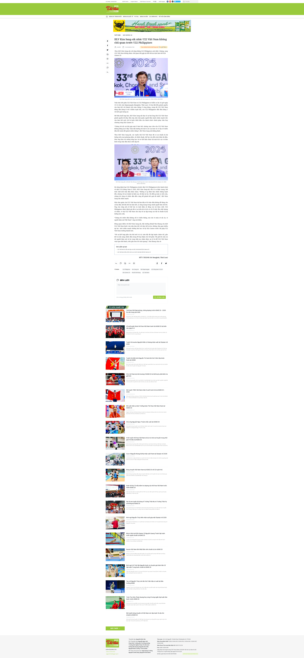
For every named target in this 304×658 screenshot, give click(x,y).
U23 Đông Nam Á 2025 (157, 269)
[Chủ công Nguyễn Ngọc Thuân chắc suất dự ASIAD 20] (115, 427)
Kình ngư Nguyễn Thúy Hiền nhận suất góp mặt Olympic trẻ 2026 (146, 517)
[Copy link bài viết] (107, 63)
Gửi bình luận (161, 297)
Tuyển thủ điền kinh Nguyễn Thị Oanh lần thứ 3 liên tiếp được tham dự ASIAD (145, 359)
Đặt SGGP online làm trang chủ (190, 653)
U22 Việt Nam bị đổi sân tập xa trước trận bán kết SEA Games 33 (133, 249)
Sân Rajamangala (145, 269)
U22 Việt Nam (145, 272)
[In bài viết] (107, 59)
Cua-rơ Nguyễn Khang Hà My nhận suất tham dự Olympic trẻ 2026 (146, 454)
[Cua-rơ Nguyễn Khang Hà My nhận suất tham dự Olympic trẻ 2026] (115, 459)
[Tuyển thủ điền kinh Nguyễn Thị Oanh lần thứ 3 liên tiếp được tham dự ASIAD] (115, 363)
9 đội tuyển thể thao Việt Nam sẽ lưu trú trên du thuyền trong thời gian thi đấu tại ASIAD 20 (146, 439)
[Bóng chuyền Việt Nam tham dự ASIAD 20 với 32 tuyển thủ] (115, 475)
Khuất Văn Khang (136, 272)
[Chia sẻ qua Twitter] (107, 50)
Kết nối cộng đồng (164, 16)
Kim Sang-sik (135, 269)
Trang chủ (107, 16)
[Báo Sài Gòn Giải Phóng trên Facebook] (168, 1)
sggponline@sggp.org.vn (112, 654)
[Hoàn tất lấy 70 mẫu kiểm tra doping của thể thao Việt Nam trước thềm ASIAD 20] (115, 491)
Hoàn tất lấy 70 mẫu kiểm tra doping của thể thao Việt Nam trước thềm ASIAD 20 (146, 486)
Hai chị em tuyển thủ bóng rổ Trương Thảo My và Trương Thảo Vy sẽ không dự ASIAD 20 (146, 502)
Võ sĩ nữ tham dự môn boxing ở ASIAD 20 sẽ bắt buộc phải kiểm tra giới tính (147, 375)
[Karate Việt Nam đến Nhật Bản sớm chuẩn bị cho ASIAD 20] (115, 554)
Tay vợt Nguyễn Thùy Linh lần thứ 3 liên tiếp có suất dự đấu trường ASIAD (144, 582)
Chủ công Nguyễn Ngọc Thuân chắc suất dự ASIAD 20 (143, 422)
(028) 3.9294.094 (110, 651)
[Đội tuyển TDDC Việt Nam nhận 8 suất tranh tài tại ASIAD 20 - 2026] (115, 395)
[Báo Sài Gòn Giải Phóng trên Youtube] (170, 1)
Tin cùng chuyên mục (116, 307)
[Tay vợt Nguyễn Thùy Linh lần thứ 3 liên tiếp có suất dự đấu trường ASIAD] (115, 586)
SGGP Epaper (162, 1)
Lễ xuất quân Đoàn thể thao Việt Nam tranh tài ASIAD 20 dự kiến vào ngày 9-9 (146, 327)
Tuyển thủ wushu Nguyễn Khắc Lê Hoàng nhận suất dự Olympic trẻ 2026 (147, 343)
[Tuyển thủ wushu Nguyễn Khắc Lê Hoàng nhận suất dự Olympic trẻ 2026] (115, 347)
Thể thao (117, 35)
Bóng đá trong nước (115, 16)
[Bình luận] (107, 68)
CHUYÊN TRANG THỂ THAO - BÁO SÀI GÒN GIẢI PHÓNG (112, 9)
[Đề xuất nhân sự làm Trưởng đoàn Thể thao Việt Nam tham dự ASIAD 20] (115, 411)
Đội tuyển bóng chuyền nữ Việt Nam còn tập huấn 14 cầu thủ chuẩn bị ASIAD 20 (145, 614)
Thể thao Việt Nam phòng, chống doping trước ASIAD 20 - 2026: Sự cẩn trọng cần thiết (146, 311)
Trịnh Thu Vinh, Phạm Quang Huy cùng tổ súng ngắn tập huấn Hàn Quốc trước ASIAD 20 (146, 598)
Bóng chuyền (144, 16)
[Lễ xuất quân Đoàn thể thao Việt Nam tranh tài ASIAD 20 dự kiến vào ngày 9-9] (115, 331)
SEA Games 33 (127, 35)
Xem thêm (114, 628)
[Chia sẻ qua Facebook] (107, 45)
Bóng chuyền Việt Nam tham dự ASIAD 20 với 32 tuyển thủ (144, 470)
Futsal (136, 16)
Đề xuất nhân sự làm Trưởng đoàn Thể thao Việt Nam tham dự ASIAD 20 (145, 407)
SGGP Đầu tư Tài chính (145, 1)
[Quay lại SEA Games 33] (107, 72)
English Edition (134, 1)
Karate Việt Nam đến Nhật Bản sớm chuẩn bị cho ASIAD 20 (144, 549)
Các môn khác (153, 16)
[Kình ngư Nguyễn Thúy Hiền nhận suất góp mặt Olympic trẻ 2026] (115, 523)
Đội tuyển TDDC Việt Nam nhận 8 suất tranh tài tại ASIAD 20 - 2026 (145, 391)
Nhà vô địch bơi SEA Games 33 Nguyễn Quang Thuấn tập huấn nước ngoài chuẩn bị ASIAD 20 (145, 534)
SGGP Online (125, 1)
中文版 (154, 1)
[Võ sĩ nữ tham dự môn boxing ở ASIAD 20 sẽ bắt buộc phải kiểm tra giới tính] (115, 379)
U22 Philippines (126, 269)
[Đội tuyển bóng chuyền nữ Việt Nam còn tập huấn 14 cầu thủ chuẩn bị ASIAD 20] (115, 618)
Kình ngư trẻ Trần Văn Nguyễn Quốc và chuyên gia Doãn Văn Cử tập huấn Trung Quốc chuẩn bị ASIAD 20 (146, 566)
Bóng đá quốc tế (128, 16)
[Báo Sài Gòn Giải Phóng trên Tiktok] (173, 1)
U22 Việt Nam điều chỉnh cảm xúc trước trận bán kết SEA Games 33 (134, 252)
